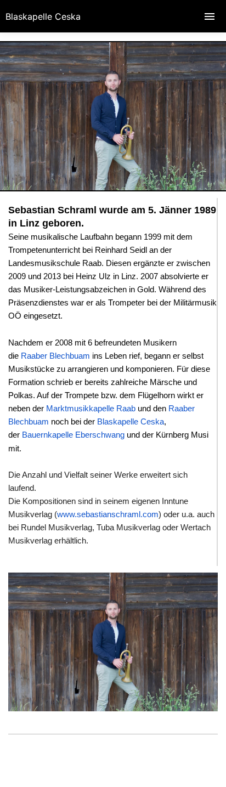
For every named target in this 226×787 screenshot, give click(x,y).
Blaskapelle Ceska (43, 16)
